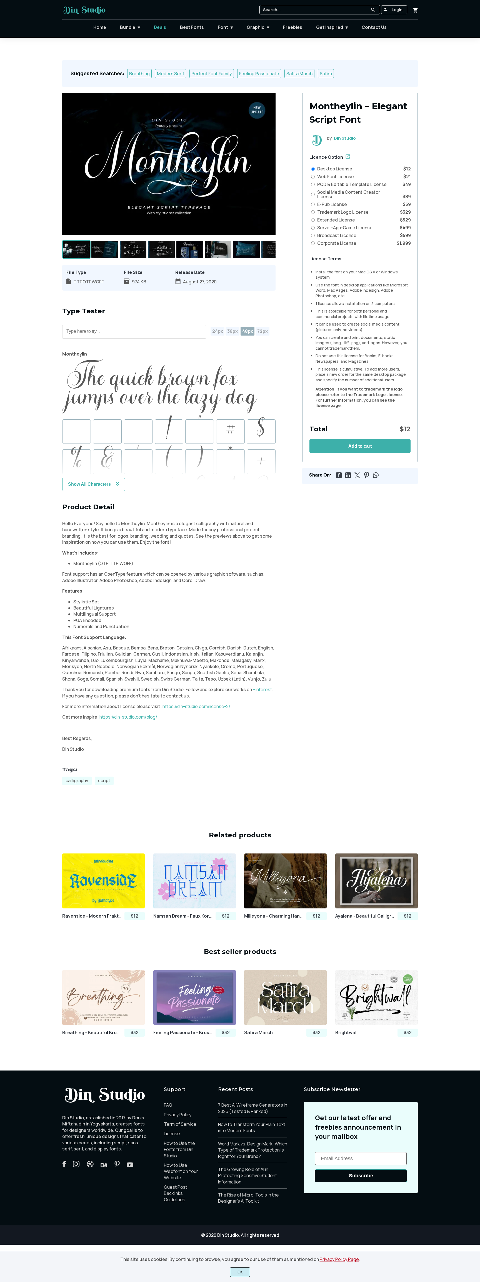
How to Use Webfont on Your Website (181, 1171)
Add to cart (360, 446)
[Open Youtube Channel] (130, 1166)
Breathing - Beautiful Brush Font (92, 1032)
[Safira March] (285, 997)
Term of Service (180, 1124)
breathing (139, 73)
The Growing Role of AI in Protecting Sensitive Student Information (247, 1175)
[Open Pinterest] (117, 1166)
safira (326, 73)
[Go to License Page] (348, 157)
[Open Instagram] (76, 1166)
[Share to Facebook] (338, 474)
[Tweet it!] (356, 474)
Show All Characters (89, 484)
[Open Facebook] (64, 1166)
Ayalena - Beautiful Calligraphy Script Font (365, 916)
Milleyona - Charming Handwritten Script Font (274, 916)
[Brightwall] (376, 997)
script (104, 780)
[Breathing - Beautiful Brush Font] (103, 997)
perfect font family (211, 73)
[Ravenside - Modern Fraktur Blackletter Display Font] (103, 880)
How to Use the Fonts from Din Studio (179, 1149)
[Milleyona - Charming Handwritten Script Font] (285, 880)
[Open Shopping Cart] (415, 9)
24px (217, 331)
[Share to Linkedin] (347, 474)
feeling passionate (259, 73)
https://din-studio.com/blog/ (128, 717)
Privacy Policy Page (339, 1259)
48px (247, 331)
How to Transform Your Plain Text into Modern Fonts (251, 1127)
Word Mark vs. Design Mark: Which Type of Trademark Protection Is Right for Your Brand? (252, 1150)
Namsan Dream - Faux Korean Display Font (183, 916)
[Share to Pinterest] (365, 474)
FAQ (168, 1105)
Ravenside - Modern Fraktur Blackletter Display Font (92, 916)
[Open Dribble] (90, 1166)
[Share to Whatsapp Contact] (374, 474)
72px (262, 331)
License (172, 1133)
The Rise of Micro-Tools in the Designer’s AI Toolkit (248, 1198)
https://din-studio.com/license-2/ (196, 706)
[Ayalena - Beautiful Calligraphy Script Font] (376, 880)
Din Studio (345, 138)
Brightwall (346, 1032)
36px (232, 331)
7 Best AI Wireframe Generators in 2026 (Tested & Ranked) (252, 1108)
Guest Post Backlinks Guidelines (175, 1193)
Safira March (258, 1032)
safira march (299, 73)
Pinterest (262, 689)
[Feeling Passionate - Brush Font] (194, 997)
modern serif (170, 73)
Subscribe (361, 1175)
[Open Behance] (104, 1166)
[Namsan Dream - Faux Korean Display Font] (194, 880)
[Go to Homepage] (84, 13)
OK (240, 1272)
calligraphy (77, 780)
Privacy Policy (177, 1115)
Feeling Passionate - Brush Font (183, 1032)
